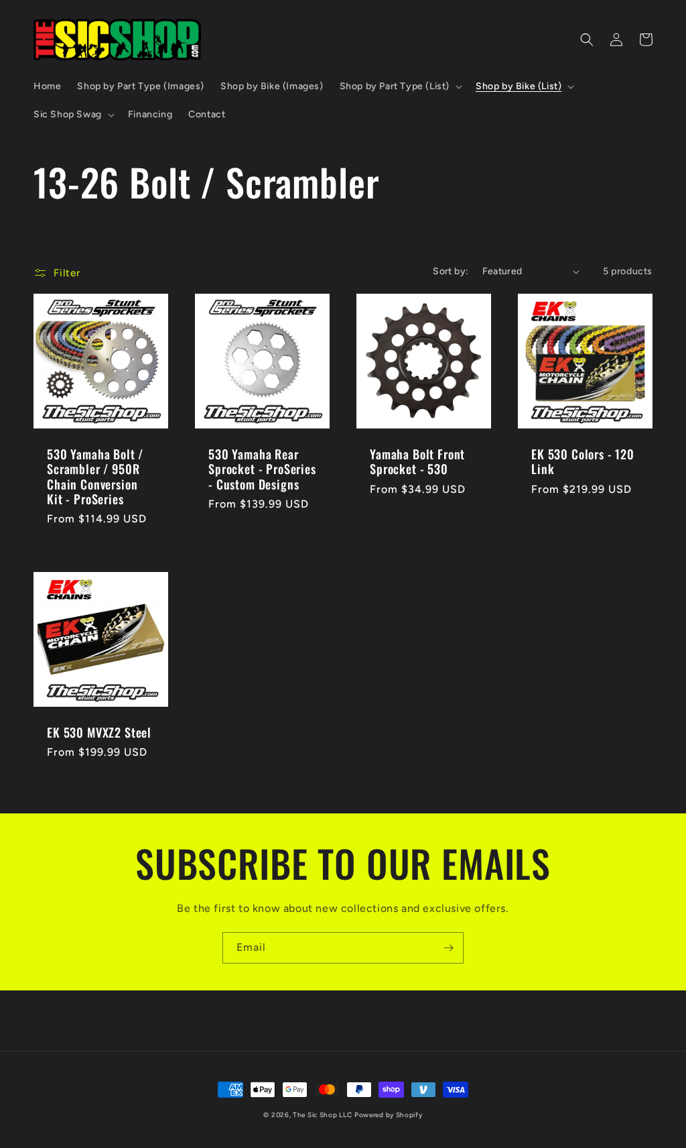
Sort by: (450, 271)
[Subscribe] (448, 948)
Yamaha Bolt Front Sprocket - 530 (417, 461)
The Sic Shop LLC (322, 1114)
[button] (400, 86)
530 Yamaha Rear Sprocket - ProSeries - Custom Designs (262, 469)
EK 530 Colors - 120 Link (582, 461)
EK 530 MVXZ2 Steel (99, 732)
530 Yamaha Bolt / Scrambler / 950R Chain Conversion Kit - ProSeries (95, 476)
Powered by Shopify (388, 1114)
